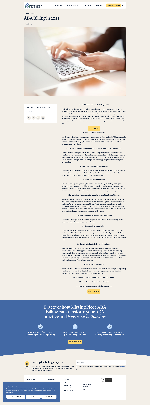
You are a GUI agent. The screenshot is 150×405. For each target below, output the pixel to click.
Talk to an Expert (94, 128)
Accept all (49, 396)
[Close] (58, 383)
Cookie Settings (16, 396)
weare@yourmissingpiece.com (99, 286)
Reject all (33, 396)
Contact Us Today (93, 291)
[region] (31, 392)
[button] (29, 118)
